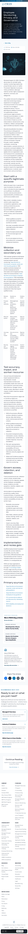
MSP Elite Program (6, 802)
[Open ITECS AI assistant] (25, 931)
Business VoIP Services (18, 806)
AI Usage (22, 927)
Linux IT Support (19, 815)
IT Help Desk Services (20, 813)
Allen (3, 910)
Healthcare (18, 878)
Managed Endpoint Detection (6, 830)
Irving (3, 906)
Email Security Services (5, 837)
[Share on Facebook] (5, 678)
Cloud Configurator (20, 848)
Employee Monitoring (7, 851)
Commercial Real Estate (19, 868)
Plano (3, 896)
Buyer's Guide (5, 876)
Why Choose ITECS (6, 795)
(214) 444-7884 (19, 0)
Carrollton (4, 915)
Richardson (4, 899)
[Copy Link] (22, 678)
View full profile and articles (10, 665)
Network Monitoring (20, 803)
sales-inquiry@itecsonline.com (8, 0)
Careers (4, 790)
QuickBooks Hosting (20, 842)
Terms (11, 927)
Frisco (3, 901)
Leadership (4, 788)
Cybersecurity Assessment (5, 854)
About (3, 785)
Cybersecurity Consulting (5, 844)
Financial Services (19, 876)
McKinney (4, 908)
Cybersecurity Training (5, 848)
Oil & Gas (17, 888)
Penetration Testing (6, 841)
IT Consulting (18, 790)
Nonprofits (18, 886)
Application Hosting (20, 840)
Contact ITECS (5, 792)
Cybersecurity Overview (5, 826)
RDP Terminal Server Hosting (20, 845)
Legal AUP (6, 927)
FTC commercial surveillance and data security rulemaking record (14, 599)
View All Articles (13, 767)
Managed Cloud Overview (19, 826)
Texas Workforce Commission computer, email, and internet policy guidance (13, 264)
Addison (4, 913)
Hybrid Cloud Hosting (20, 831)
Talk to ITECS (20, 931)
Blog (3, 865)
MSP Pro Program (6, 799)
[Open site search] (5, 931)
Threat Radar (5, 874)
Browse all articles (8, 620)
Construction (18, 871)
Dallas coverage (6, 894)
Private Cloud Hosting (20, 829)
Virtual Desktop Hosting (19, 837)
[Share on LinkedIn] (13, 678)
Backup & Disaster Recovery (19, 810)
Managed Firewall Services (6, 833)
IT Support (17, 788)
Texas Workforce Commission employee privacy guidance (13, 275)
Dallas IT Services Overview (19, 818)
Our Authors (5, 868)
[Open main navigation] (3, 931)
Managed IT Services (20, 785)
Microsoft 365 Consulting (18, 795)
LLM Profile (14, 929)
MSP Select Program (7, 797)
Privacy (16, 927)
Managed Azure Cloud (20, 833)
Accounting (18, 865)
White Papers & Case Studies (7, 871)
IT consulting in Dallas (15, 567)
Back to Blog (8, 43)
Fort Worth (4, 903)
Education (17, 874)
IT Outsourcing (19, 792)
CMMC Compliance (6, 857)
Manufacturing (19, 883)
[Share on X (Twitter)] (9, 678)
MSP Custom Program (5, 805)
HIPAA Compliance (6, 859)
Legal (16, 881)
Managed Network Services (19, 799)
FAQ (3, 878)
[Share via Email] (18, 678)
